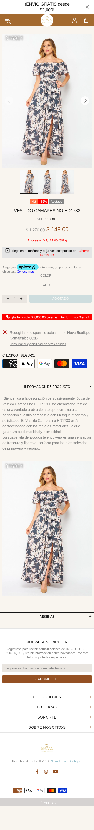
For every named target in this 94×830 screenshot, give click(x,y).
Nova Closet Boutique (47, 20)
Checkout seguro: (18, 355)
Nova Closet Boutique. (66, 761)
